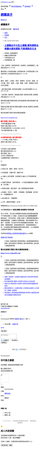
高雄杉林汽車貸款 (7, 237)
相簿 (5, 33)
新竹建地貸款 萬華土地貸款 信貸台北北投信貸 (19, 281)
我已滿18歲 (4, 445)
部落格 (6, 35)
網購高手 (7, 14)
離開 (10, 445)
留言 (21, 319)
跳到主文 (4, 20)
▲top (2, 327)
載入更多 (3, 331)
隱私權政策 (33, 421)
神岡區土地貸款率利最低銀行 (16, 233)
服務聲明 (20, 422)
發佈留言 (3, 342)
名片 (5, 37)
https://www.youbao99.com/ (9, 117)
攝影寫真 (16, 29)
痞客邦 (17, 319)
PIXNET (9, 421)
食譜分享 (15, 324)
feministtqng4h (5, 308)
